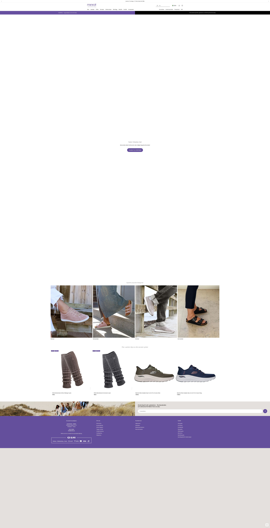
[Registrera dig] (265, 411)
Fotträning (180, 425)
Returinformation (139, 429)
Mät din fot (180, 433)
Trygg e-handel (99, 429)
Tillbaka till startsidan (135, 150)
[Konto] (179, 5)
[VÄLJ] (172, 388)
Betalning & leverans (139, 427)
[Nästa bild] (217, 373)
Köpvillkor (137, 425)
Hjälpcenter (137, 423)
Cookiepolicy (99, 433)
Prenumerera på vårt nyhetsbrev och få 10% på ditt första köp (202, 12)
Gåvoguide (180, 429)
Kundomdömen (99, 425)
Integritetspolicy (100, 431)
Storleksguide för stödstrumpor (184, 437)
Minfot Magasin (99, 427)
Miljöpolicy (98, 435)
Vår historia (98, 423)
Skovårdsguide (181, 435)
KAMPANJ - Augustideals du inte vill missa (67, 12)
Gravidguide (180, 427)
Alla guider (180, 423)
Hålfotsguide (180, 431)
